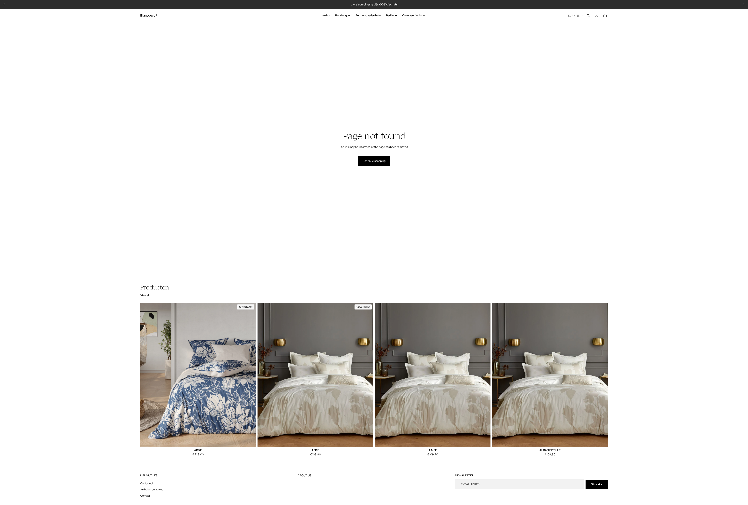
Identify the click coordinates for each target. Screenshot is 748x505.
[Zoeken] (588, 15)
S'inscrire (596, 484)
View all (144, 295)
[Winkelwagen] (605, 15)
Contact (145, 495)
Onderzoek (147, 483)
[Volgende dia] (743, 4)
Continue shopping (374, 161)
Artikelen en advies (151, 489)
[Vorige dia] (4, 4)
